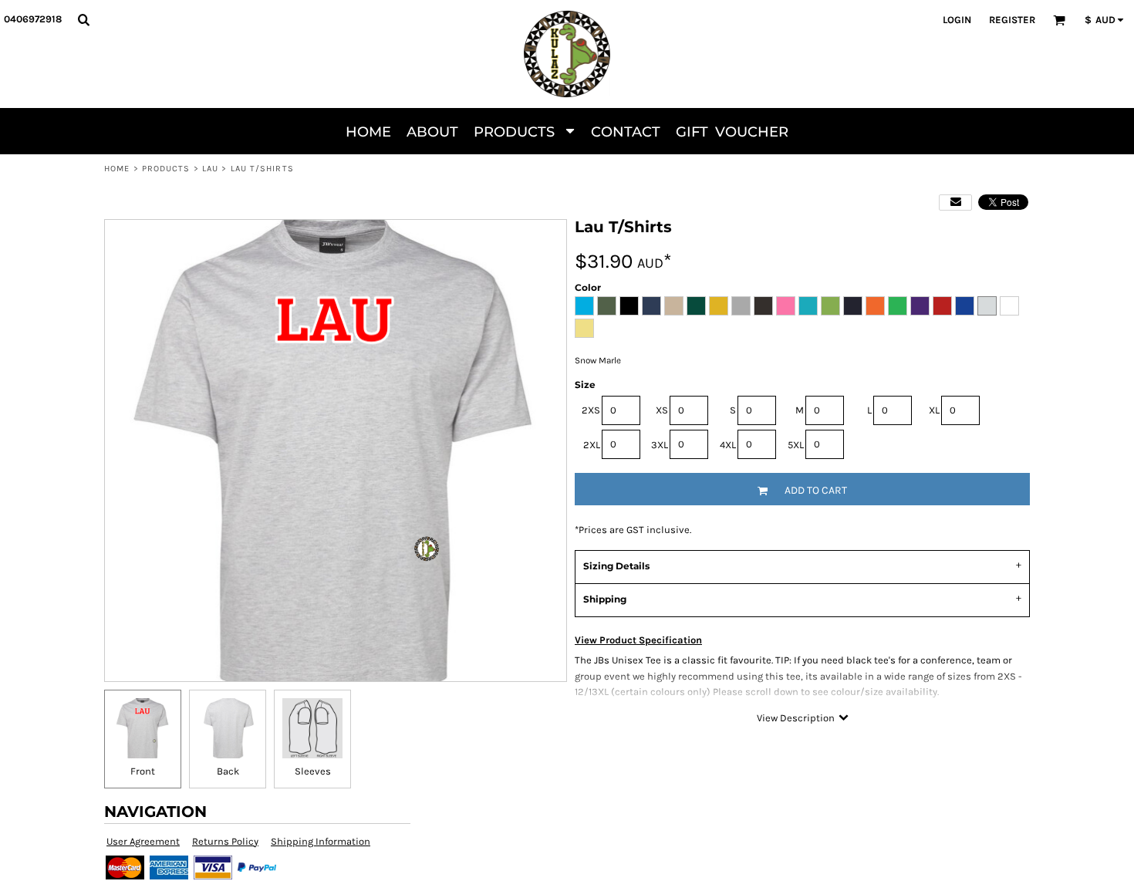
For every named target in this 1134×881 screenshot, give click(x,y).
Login (957, 19)
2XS (591, 410)
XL (934, 410)
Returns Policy (225, 841)
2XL (591, 445)
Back (228, 771)
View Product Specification (638, 640)
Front (142, 771)
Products (166, 169)
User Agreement (143, 841)
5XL (796, 445)
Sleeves (313, 771)
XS (662, 410)
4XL (728, 445)
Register (1012, 19)
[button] (83, 19)
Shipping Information (320, 841)
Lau (210, 169)
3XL (659, 445)
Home (117, 169)
